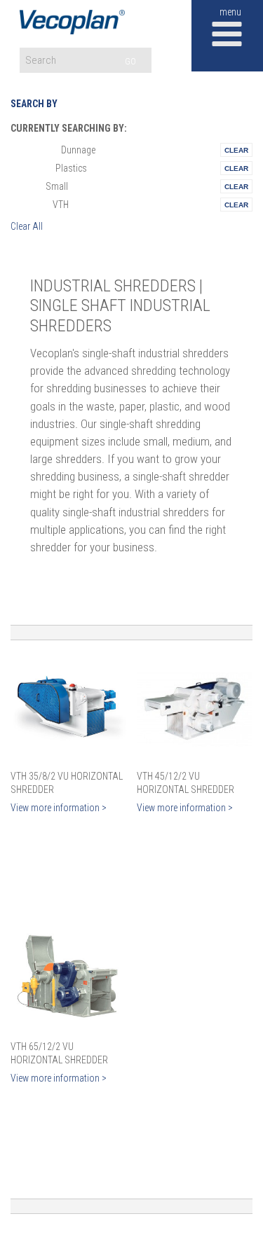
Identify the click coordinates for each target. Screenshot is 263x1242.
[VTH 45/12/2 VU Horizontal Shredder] (194, 708)
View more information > (59, 807)
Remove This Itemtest (236, 150)
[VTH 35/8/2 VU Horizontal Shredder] (68, 708)
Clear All (27, 226)
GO (130, 61)
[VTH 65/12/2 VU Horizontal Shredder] (68, 979)
